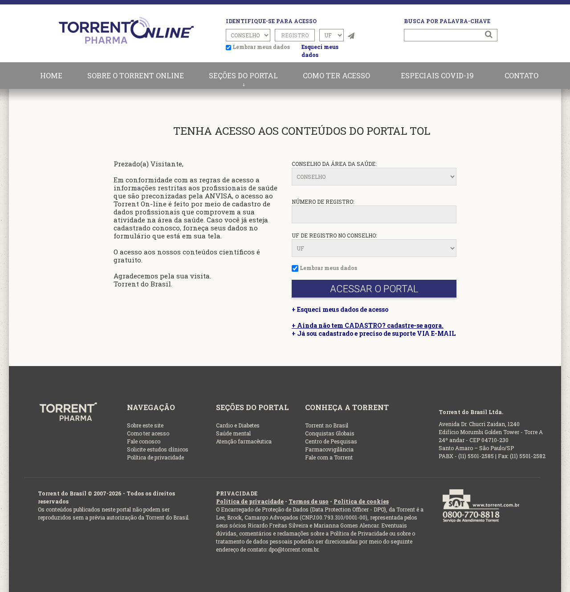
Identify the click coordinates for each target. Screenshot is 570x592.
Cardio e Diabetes (238, 425)
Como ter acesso (148, 433)
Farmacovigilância (329, 449)
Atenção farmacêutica (244, 441)
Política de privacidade (155, 457)
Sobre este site (145, 425)
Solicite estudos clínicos (157, 449)
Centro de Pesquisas (331, 441)
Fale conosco (143, 441)
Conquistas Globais (329, 433)
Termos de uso (309, 501)
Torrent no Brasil (326, 425)
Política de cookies (361, 501)
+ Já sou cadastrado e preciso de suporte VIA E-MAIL (374, 333)
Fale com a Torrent (329, 457)
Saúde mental (233, 433)
